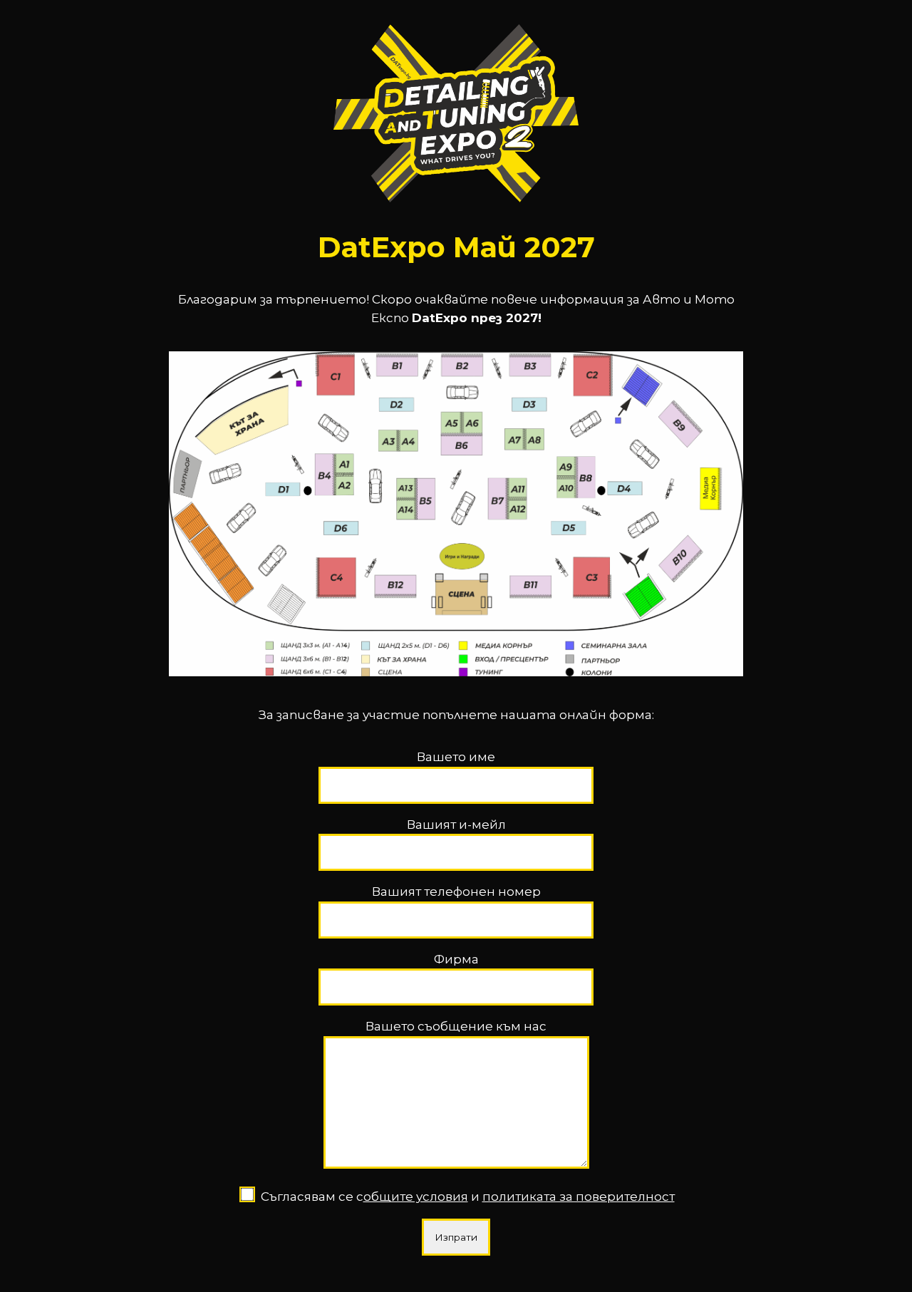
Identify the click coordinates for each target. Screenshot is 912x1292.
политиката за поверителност (578, 1196)
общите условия (415, 1196)
